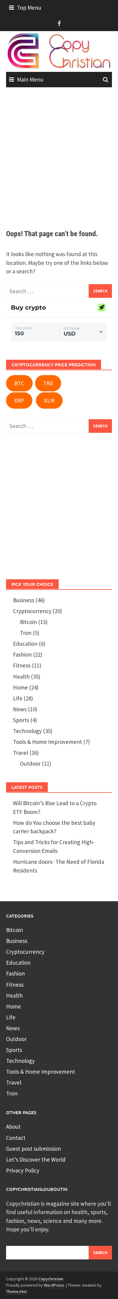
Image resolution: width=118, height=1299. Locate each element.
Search (100, 1252)
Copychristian (50, 1278)
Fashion (22, 654)
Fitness (22, 665)
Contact (15, 1137)
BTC (19, 383)
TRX (48, 383)
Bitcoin (28, 621)
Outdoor (30, 763)
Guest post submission (33, 1148)
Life (17, 698)
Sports (21, 720)
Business (23, 600)
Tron (25, 632)
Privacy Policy (22, 1170)
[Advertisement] (59, 159)
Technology (27, 731)
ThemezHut (16, 1291)
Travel (20, 752)
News (20, 709)
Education (25, 643)
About (13, 1126)
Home (20, 687)
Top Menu (29, 7)
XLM (49, 400)
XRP (19, 400)
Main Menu (30, 79)
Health (21, 676)
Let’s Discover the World (36, 1159)
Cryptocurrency (32, 611)
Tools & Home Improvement (47, 741)
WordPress (54, 1285)
